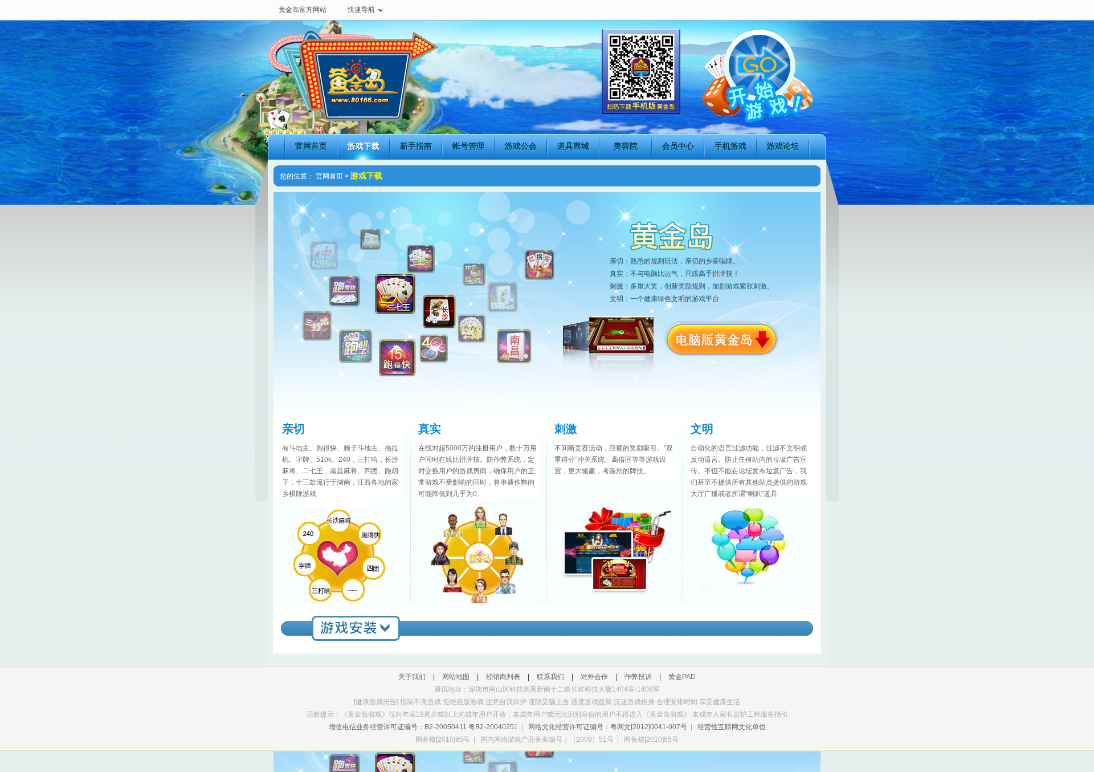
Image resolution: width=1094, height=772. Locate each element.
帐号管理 (468, 146)
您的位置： (297, 176)
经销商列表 (503, 677)
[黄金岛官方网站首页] (353, 82)
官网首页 (311, 146)
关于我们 (412, 677)
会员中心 (678, 146)
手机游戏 (730, 146)
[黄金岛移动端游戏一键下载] (641, 112)
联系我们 (550, 677)
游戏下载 (363, 146)
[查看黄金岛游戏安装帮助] (355, 627)
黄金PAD (682, 677)
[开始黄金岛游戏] (756, 72)
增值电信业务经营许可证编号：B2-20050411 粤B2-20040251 (423, 727)
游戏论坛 (783, 146)
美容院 (626, 146)
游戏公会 (521, 146)
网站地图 (456, 677)
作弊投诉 (638, 677)
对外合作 (594, 677)
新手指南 (416, 146)
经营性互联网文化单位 (731, 727)
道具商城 (573, 146)
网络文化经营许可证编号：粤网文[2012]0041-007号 (607, 727)
